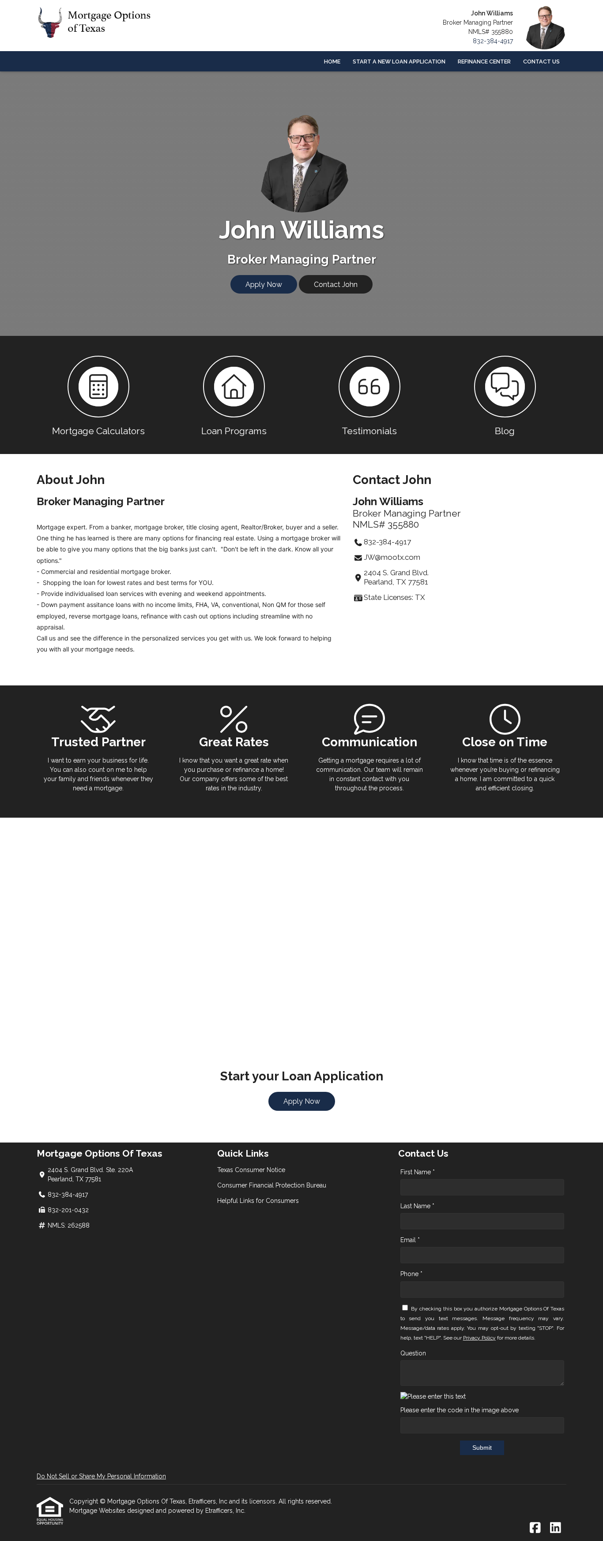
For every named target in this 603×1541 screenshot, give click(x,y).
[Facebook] (535, 1528)
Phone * (411, 1273)
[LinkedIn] (555, 1528)
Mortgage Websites (98, 1510)
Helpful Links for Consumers (258, 1200)
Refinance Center (484, 61)
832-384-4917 (493, 41)
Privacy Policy (479, 1338)
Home (332, 61)
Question (413, 1353)
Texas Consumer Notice (251, 1169)
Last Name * (417, 1206)
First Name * (417, 1172)
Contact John (336, 284)
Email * (410, 1239)
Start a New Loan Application (399, 61)
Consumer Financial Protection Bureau (271, 1185)
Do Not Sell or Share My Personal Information (101, 1476)
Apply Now (263, 284)
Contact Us (541, 61)
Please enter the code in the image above (459, 1410)
